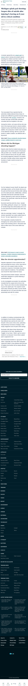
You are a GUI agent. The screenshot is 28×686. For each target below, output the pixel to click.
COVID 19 (3, 543)
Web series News (4, 442)
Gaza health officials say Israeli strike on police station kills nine (6, 594)
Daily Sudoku (3, 549)
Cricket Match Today (18, 393)
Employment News (18, 456)
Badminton (3, 521)
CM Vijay (16, 565)
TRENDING (3, 480)
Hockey (2, 523)
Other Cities (16, 429)
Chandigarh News (4, 414)
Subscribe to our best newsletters (14, 366)
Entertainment (23, 4)
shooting (14, 117)
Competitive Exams (5, 456)
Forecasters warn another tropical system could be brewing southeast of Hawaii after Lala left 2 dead (20, 595)
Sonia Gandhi (17, 563)
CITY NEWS (3, 410)
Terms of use (21, 631)
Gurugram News (17, 417)
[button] (1, 2)
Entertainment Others (18, 442)
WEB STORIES (4, 477)
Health (2, 469)
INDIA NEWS (3, 387)
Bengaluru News (4, 412)
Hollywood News (17, 434)
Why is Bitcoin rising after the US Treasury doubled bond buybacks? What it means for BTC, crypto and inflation (6, 624)
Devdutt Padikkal (17, 399)
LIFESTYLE (3, 462)
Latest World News (6, 590)
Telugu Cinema (17, 578)
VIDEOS (2, 491)
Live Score (3, 395)
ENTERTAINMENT (5, 432)
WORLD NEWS (4, 384)
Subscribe (24, 1)
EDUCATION (3, 451)
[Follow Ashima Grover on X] (10, 29)
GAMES (2, 547)
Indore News (3, 419)
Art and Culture (4, 464)
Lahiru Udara (16, 406)
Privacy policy (4, 633)
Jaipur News (16, 419)
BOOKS (2, 529)
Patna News (3, 426)
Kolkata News (3, 421)
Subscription (3, 636)
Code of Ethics (22, 636)
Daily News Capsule (5, 369)
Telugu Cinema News (5, 439)
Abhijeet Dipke (4, 563)
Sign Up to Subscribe (14, 372)
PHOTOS (3, 487)
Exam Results (3, 458)
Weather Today (13, 633)
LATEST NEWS (4, 380)
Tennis (15, 523)
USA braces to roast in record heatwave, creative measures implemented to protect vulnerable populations (13, 254)
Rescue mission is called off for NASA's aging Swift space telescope (6, 601)
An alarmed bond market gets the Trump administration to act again (6, 609)
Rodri (2, 565)
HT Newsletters (22, 633)
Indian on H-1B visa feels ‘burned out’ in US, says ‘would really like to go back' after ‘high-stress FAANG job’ (20, 602)
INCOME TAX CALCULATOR (7, 555)
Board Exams (17, 453)
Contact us (12, 631)
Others (2, 526)
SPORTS (2, 519)
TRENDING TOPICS (5, 571)
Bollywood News (4, 434)
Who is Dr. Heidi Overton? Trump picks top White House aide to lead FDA (20, 622)
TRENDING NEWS (5, 558)
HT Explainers (17, 586)
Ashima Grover (5, 29)
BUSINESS (3, 484)
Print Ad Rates (13, 636)
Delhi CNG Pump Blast (19, 568)
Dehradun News (17, 414)
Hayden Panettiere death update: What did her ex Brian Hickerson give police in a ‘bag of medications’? (6, 616)
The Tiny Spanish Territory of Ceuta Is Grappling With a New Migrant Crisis (20, 615)
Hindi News (16, 583)
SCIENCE (3, 501)
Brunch (15, 464)
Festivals (16, 466)
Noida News (16, 424)
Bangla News (16, 581)
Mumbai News (4, 424)
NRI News (3, 586)
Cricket (2, 393)
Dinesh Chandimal (4, 406)
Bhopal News (17, 412)
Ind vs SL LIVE (17, 404)
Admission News (4, 453)
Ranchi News (3, 429)
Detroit (3, 57)
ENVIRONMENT (4, 498)
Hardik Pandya (4, 401)
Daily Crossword (17, 549)
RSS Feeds (12, 638)
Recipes (15, 469)
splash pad (18, 55)
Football (15, 521)
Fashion (2, 466)
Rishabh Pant (3, 404)
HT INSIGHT (3, 533)
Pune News (16, 426)
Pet (1, 473)
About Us (3, 631)
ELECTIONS (3, 536)
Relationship (3, 471)
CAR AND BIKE (4, 512)
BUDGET (2, 494)
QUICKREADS (4, 540)
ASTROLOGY (3, 445)
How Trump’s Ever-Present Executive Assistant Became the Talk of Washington (20, 609)
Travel (15, 471)
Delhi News (3, 417)
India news (15, 4)
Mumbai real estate (5, 568)
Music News (3, 437)
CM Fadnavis (16, 561)
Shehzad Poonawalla (5, 561)
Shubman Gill (3, 399)
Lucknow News (17, 421)
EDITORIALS (3, 508)
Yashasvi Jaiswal (17, 401)
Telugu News (3, 583)
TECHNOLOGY (4, 515)
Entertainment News (5, 581)
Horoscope (3, 447)
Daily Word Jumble (5, 551)
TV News (16, 439)
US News (3, 4)
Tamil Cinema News (18, 437)
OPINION (3, 505)
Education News (17, 458)
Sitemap (2, 638)
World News (9, 4)
